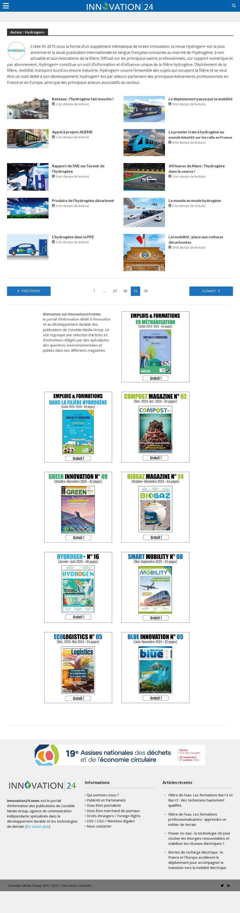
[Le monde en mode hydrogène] (144, 212)
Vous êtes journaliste (104, 805)
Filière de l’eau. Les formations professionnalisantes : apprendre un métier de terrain (197, 819)
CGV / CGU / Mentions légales (111, 821)
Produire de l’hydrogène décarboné (83, 200)
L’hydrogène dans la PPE (73, 237)
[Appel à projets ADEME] (28, 138)
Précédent (31, 291)
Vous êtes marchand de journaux (113, 810)
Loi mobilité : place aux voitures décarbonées (196, 239)
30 (146, 291)
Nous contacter (99, 826)
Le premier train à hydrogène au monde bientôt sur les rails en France (200, 134)
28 (125, 291)
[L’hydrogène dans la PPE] (28, 248)
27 (115, 291)
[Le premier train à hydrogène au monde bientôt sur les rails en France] (144, 142)
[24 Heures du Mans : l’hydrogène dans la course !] (144, 176)
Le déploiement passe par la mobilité (200, 99)
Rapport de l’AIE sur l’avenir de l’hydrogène (78, 168)
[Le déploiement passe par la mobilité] (144, 108)
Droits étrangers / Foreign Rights (114, 815)
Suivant (209, 291)
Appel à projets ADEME (72, 132)
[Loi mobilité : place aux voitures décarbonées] (144, 252)
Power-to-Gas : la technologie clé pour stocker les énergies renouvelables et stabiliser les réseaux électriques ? (199, 838)
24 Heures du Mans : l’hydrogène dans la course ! (197, 168)
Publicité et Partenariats (106, 800)
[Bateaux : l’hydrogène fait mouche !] (28, 107)
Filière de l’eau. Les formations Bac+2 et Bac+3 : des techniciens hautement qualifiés (200, 800)
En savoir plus (38, 826)
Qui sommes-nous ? (103, 795)
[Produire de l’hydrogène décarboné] (28, 207)
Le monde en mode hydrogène (195, 200)
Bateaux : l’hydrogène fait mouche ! (83, 99)
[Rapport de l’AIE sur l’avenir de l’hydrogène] (28, 176)
